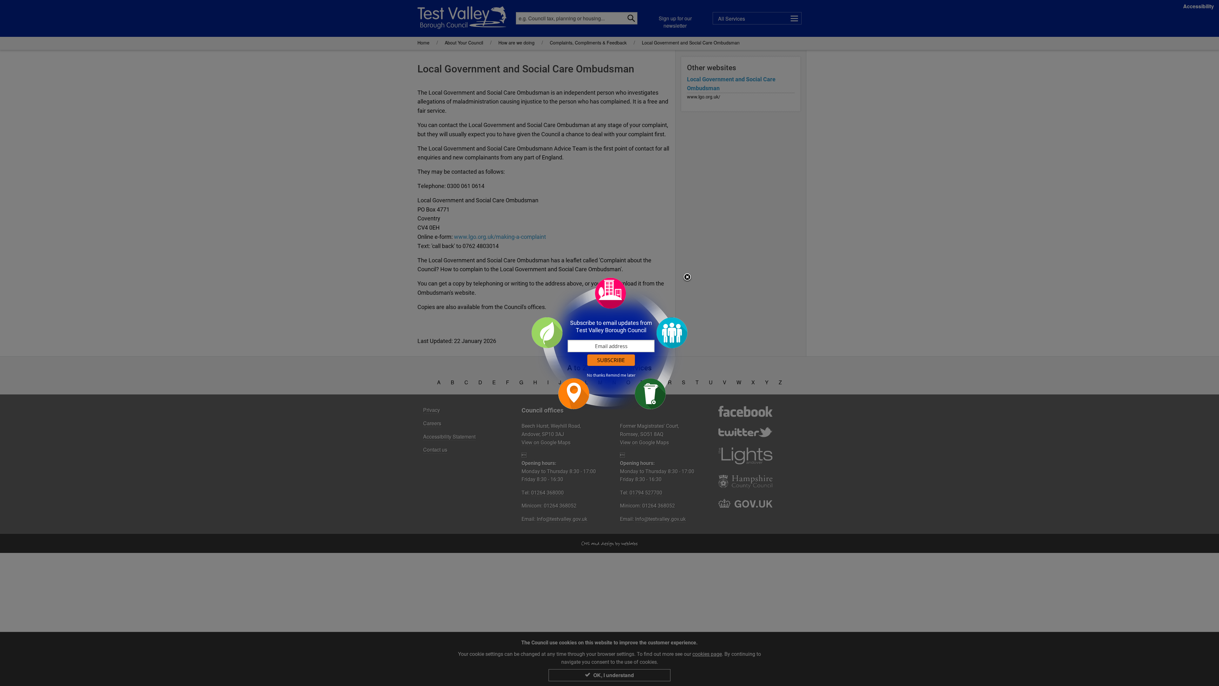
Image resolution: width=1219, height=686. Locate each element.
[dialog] (609, 343)
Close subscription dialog (687, 277)
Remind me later (621, 375)
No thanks (596, 375)
